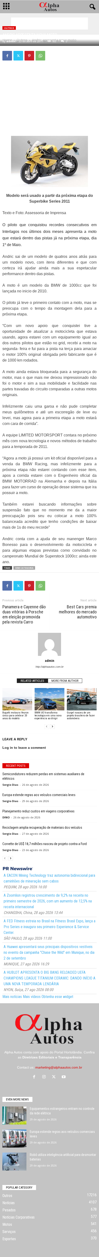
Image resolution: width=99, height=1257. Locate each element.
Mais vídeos (32, 996)
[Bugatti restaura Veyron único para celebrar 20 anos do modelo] (17, 699)
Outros (9, 28)
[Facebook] (7, 55)
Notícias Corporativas (18, 1217)
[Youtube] (64, 1077)
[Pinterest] (29, 55)
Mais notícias (12, 996)
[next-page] (52, 726)
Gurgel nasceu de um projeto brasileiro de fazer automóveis (81, 715)
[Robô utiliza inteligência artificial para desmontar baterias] (14, 1162)
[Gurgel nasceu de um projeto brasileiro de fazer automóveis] (82, 699)
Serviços (9, 1231)
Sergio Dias (10, 784)
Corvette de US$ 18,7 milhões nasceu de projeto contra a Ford (44, 844)
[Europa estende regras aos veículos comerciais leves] (14, 1139)
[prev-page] (46, 726)
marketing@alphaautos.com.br (58, 1067)
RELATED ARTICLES (32, 681)
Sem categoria (24, 567)
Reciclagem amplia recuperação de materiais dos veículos (42, 827)
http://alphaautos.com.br (50, 666)
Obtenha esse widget (57, 996)
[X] (18, 55)
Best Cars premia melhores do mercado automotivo (78, 611)
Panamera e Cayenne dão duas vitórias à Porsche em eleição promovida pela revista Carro (24, 614)
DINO (6, 817)
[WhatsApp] (40, 55)
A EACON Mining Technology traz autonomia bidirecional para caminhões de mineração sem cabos (49, 878)
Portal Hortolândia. (68, 1052)
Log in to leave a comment (24, 747)
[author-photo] (49, 644)
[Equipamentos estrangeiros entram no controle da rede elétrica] (14, 1115)
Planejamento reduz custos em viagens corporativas (38, 811)
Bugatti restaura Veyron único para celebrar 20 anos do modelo (15, 715)
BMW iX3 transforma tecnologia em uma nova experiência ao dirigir (48, 715)
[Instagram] (45, 1077)
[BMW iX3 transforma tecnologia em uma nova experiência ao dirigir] (49, 699)
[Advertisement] (49, 24)
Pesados (9, 1210)
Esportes (9, 1239)
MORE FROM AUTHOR (65, 681)
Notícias (8, 1203)
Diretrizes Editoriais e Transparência (51, 1057)
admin (11, 41)
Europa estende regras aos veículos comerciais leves (38, 795)
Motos (7, 1224)
